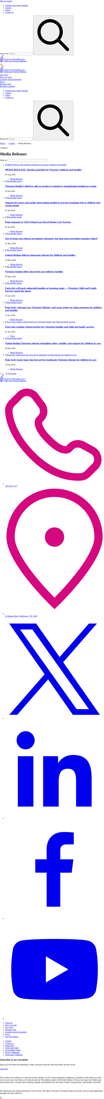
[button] (52, 64)
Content (11, 143)
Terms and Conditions (14, 1055)
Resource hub (5, 84)
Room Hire (9, 1045)
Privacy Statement (12, 1052)
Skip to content (6, 1)
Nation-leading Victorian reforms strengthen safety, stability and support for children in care (53, 343)
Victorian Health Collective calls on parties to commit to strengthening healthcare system (50, 186)
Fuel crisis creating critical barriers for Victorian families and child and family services (49, 327)
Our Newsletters (11, 1037)
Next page (12, 373)
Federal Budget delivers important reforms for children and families (40, 255)
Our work (4, 75)
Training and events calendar (16, 5)
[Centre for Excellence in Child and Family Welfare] (13, 62)
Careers (8, 8)
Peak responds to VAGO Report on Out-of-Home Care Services (38, 222)
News (2, 82)
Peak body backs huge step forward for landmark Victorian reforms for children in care (50, 359)
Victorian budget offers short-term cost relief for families (34, 271)
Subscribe (4, 1069)
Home (2, 143)
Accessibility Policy (13, 1050)
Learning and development (10, 79)
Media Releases (16, 179)
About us (8, 1023)
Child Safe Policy (12, 1048)
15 (7, 373)
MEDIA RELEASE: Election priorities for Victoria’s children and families (43, 169)
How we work (6, 77)
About (7, 10)
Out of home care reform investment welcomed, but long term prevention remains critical (51, 238)
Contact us (9, 12)
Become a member (7, 86)
